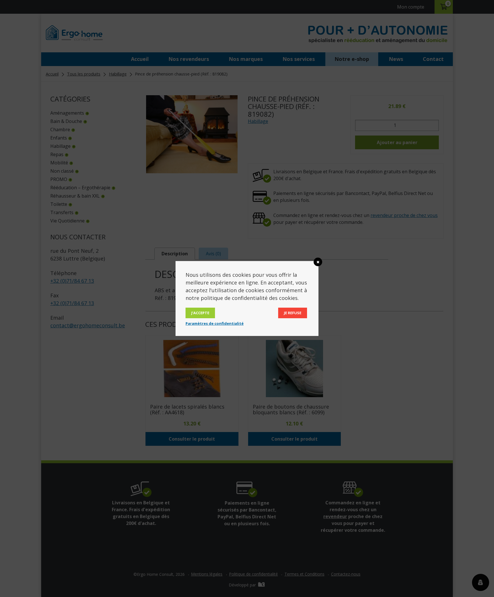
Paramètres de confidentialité (215, 323)
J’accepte (200, 312)
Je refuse (292, 312)
